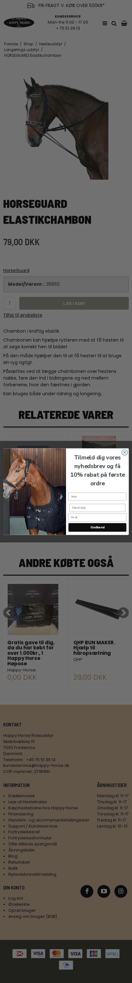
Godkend (97, 527)
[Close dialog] (125, 452)
